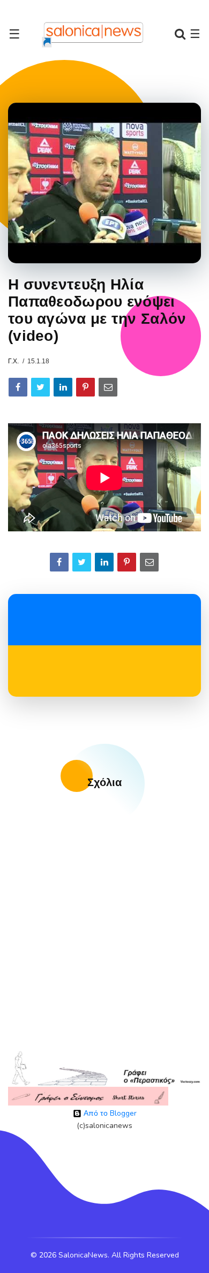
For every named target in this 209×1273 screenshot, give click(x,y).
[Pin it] (85, 387)
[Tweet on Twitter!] (40, 387)
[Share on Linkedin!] (63, 387)
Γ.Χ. (13, 361)
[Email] (108, 387)
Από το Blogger (109, 1113)
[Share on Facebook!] (18, 387)
